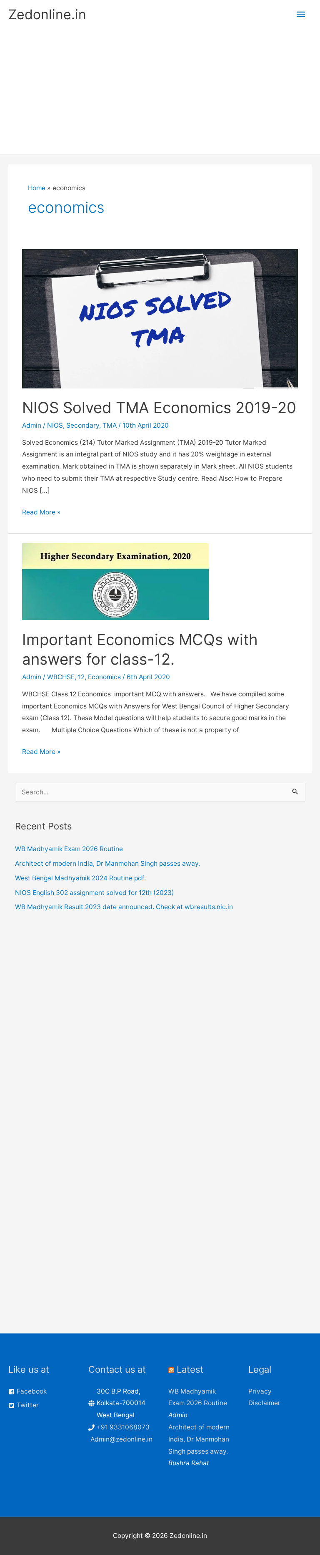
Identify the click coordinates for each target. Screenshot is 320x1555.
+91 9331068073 (123, 1427)
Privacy (260, 1391)
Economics (104, 677)
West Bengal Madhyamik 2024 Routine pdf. (80, 878)
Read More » (41, 513)
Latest (190, 1369)
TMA (109, 425)
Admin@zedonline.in (121, 1439)
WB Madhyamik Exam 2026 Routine (69, 849)
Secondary (82, 425)
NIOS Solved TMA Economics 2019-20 (159, 407)
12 (81, 677)
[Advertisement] (160, 91)
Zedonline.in (47, 14)
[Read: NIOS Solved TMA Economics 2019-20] (160, 318)
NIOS (55, 425)
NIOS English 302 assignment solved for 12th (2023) (94, 893)
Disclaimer (264, 1403)
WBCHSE (61, 677)
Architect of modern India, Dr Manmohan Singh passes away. (107, 863)
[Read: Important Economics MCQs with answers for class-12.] (115, 581)
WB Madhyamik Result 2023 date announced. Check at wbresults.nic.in (124, 907)
